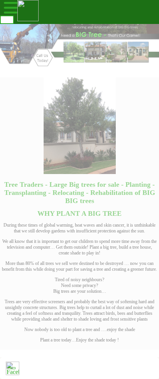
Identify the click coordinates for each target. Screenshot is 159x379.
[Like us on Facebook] (12, 368)
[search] (7, 19)
